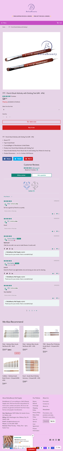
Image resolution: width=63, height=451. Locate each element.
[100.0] (26, 185)
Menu (4, 23)
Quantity (4, 114)
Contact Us (46, 404)
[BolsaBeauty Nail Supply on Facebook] (50, 440)
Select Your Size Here (7, 106)
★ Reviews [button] (31, 449)
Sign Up (52, 421)
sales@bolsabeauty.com (13, 421)
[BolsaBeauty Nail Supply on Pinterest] (53, 440)
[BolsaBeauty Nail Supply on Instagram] (56, 440)
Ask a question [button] (42, 175)
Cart (60, 23)
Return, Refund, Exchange (35, 403)
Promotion (46, 401)
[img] (8, 201)
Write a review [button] (21, 175)
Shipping (4, 102)
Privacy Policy (36, 412)
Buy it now (31, 127)
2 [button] (29, 310)
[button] (6, 96)
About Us (45, 406)
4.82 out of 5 (35, 168)
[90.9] (35, 185)
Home (3, 27)
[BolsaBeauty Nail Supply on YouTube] (59, 440)
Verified (30, 191)
